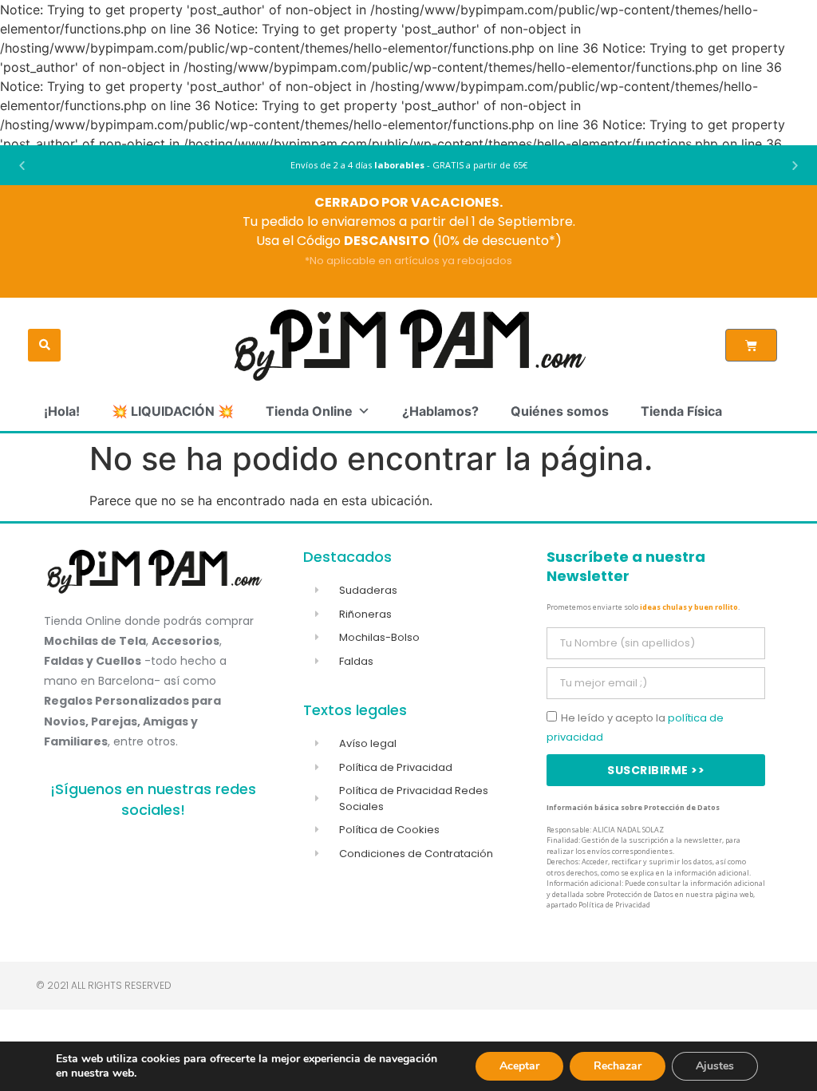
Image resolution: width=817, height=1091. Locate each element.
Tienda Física (681, 411)
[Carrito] (751, 345)
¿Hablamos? (440, 411)
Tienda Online (309, 411)
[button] (22, 166)
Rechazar (617, 1065)
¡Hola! (62, 411)
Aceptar (519, 1065)
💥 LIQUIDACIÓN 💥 (173, 411)
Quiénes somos (560, 411)
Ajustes (715, 1065)
